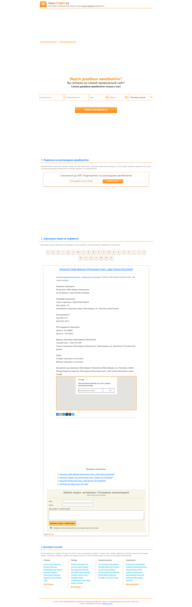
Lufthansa (112, 575)
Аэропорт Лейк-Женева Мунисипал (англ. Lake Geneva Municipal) (86, 474)
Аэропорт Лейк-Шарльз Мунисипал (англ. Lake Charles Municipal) (96, 269)
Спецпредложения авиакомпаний (68, 277)
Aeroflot (101, 567)
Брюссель (140, 575)
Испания (47, 567)
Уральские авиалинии (110, 564)
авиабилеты (76, 4)
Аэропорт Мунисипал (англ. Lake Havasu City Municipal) (82, 481)
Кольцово (129, 570)
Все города (76, 587)
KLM (112, 567)
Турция (53, 578)
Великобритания (50, 570)
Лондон (74, 567)
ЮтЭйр (106, 572)
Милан (80, 567)
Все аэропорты (132, 584)
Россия (46, 564)
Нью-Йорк (75, 572)
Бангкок (82, 570)
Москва (74, 564)
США (45, 580)
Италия (58, 578)
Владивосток (131, 564)
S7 (106, 578)
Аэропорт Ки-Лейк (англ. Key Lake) (73, 484)
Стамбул (74, 575)
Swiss (116, 578)
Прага (81, 572)
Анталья (80, 583)
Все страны (48, 584)
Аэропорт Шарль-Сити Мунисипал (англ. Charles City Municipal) (86, 478)
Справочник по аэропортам (91, 277)
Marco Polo (138, 570)
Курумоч (129, 580)
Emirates (101, 578)
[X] (66, 414)
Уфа (136, 578)
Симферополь (76, 580)
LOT (99, 564)
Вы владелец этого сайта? (87, 390)
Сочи (84, 580)
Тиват (88, 580)
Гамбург (129, 572)
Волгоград (143, 567)
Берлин (74, 583)
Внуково (135, 567)
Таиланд (54, 572)
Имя (50, 501)
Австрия (54, 567)
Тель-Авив (75, 570)
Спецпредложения (68, 42)
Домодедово (137, 572)
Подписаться (113, 181)
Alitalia (105, 575)
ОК (110, 390)
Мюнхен (87, 572)
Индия (59, 570)
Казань (140, 578)
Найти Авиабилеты (96, 109)
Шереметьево (131, 575)
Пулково (129, 567)
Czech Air (110, 578)
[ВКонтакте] (57, 414)
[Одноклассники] (60, 414)
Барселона (81, 564)
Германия (56, 575)
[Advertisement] (96, 24)
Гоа (87, 564)
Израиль (57, 564)
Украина (47, 578)
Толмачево (130, 578)
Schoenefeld (140, 564)
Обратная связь (107, 604)
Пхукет (80, 575)
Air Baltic (113, 572)
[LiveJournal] (70, 414)
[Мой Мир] (63, 414)
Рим (87, 570)
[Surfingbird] (73, 414)
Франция (47, 572)
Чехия (51, 564)
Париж (85, 567)
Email (51, 505)
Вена (81, 578)
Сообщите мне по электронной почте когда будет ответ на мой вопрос (76, 528)
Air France (104, 570)
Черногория (48, 575)
